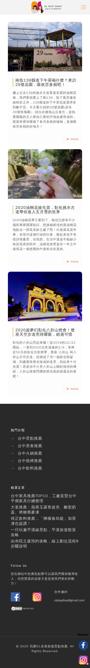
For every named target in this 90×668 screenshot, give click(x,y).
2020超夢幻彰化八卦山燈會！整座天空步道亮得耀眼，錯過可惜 (45, 332)
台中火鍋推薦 (30, 453)
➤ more (72, 139)
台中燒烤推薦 (30, 460)
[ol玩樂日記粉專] (15, 600)
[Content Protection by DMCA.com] (23, 610)
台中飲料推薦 (30, 468)
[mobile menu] (83, 7)
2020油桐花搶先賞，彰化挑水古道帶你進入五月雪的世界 (45, 209)
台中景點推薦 (30, 438)
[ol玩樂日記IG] (37, 600)
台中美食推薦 (30, 445)
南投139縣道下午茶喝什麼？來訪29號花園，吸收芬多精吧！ (45, 82)
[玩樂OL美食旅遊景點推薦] (47, 7)
